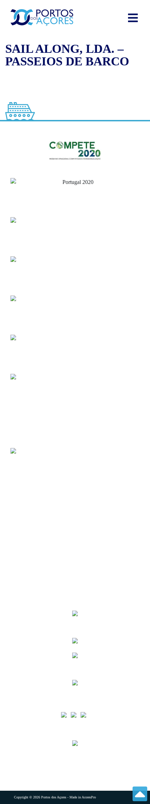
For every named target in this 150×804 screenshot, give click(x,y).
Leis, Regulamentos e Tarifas (47, 590)
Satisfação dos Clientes (39, 520)
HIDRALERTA (32, 492)
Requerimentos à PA (37, 506)
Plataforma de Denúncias (42, 562)
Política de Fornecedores (41, 534)
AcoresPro (89, 797)
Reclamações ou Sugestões (43, 548)
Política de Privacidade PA (44, 576)
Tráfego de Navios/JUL (40, 478)
